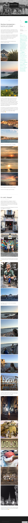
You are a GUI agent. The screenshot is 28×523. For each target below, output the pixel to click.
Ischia (20, 52)
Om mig (6, 15)
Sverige (22, 63)
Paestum (21, 58)
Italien (23, 52)
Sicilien (23, 62)
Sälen (24, 63)
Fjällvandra (22, 45)
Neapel (26, 57)
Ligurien (24, 54)
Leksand (23, 54)
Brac (26, 41)
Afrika (21, 34)
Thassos (26, 64)
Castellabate (23, 42)
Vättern (21, 67)
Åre (22, 69)
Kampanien (21, 53)
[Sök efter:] (23, 22)
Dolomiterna (24, 43)
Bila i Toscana (25, 39)
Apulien (21, 35)
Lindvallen (21, 55)
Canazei (21, 42)
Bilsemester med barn (24, 41)
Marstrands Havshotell (22, 56)
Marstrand (25, 55)
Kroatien (21, 54)
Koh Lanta (24, 53)
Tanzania (21, 64)
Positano (24, 58)
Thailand (24, 64)
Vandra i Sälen (24, 65)
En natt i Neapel (6, 197)
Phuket (22, 58)
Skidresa (25, 62)
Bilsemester (21, 40)
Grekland (21, 50)
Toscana (21, 65)
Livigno (23, 55)
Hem (3, 15)
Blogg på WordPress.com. (5, 521)
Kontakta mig (10, 15)
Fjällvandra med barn (23, 47)
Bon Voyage (14, 4)
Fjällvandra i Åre (23, 46)
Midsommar (24, 57)
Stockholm (21, 63)
